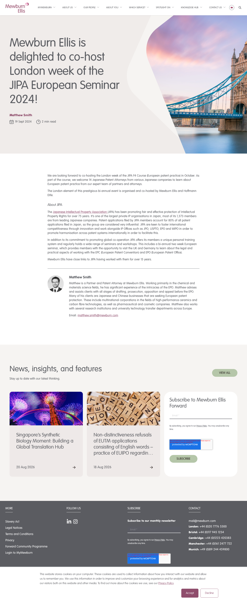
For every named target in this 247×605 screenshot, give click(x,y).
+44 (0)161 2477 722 (219, 543)
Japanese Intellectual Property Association (80, 212)
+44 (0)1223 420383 (218, 538)
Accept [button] (190, 593)
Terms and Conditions (19, 534)
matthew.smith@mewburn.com (98, 315)
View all (224, 372)
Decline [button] (209, 593)
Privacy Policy (166, 583)
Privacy (9, 540)
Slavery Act (12, 521)
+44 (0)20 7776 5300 (213, 526)
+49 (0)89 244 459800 (214, 549)
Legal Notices (13, 527)
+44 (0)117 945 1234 (211, 532)
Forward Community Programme (26, 546)
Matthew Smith (21, 115)
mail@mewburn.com (202, 521)
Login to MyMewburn (19, 552)
